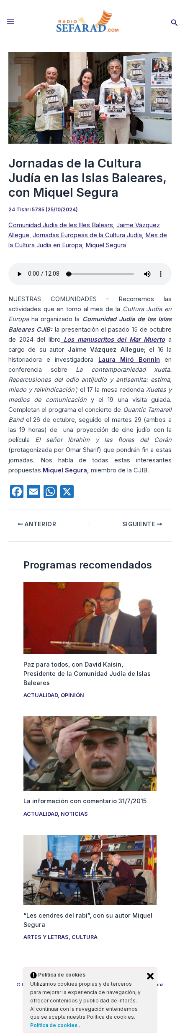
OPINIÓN (72, 695)
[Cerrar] (150, 976)
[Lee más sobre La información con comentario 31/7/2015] (89, 753)
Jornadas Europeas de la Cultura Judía (87, 235)
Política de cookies (54, 1025)
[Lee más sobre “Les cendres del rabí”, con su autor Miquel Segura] (89, 869)
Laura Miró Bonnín (129, 359)
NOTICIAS (74, 814)
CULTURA (85, 937)
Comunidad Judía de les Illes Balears (60, 225)
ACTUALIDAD (40, 695)
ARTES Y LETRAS (46, 937)
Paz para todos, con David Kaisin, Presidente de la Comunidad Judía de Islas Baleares (87, 674)
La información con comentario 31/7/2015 (85, 801)
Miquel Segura (105, 245)
